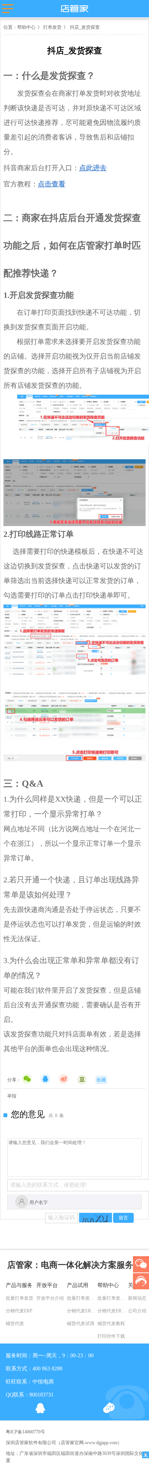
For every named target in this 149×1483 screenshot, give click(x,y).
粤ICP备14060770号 (25, 1432)
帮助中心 (26, 27)
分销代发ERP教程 (112, 1311)
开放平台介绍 (50, 1298)
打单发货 (52, 27)
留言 (123, 1218)
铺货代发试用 (80, 1323)
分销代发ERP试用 (82, 1311)
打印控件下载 (111, 1336)
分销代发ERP (19, 1311)
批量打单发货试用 (82, 1298)
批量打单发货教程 (112, 1298)
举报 (11, 1096)
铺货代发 (15, 1323)
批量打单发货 (19, 1298)
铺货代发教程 (111, 1323)
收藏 (101, 1080)
